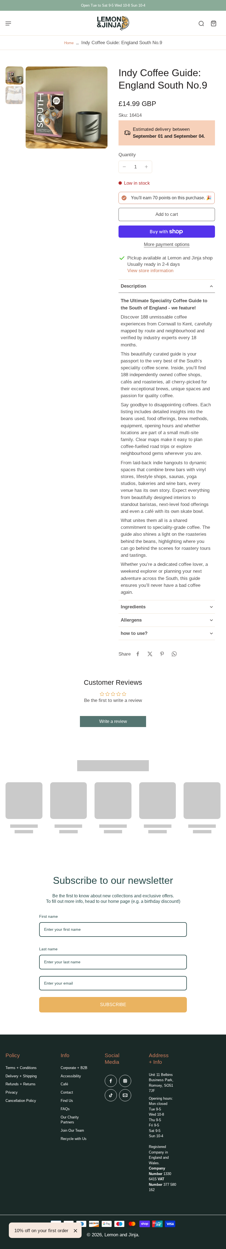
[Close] (75, 1231)
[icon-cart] (213, 23)
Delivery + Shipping (21, 1076)
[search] (201, 23)
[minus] (124, 167)
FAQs (65, 1109)
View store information (150, 270)
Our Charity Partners (70, 1119)
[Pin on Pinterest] (162, 654)
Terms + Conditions (21, 1068)
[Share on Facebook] (138, 654)
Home (69, 43)
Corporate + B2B (74, 1068)
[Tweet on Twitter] (150, 654)
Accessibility (71, 1076)
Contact (67, 1092)
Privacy (12, 1092)
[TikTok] (111, 1095)
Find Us (67, 1101)
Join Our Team (72, 1130)
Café (64, 1084)
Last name (48, 949)
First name (48, 916)
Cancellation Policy (21, 1101)
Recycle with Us (74, 1139)
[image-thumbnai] (14, 75)
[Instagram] (125, 1081)
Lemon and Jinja (121, 1234)
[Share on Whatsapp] (174, 654)
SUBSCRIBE (113, 1004)
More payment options (167, 244)
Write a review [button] (113, 721)
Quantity (127, 154)
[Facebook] (111, 1081)
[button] (167, 214)
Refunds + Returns (21, 1084)
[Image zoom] (66, 107)
